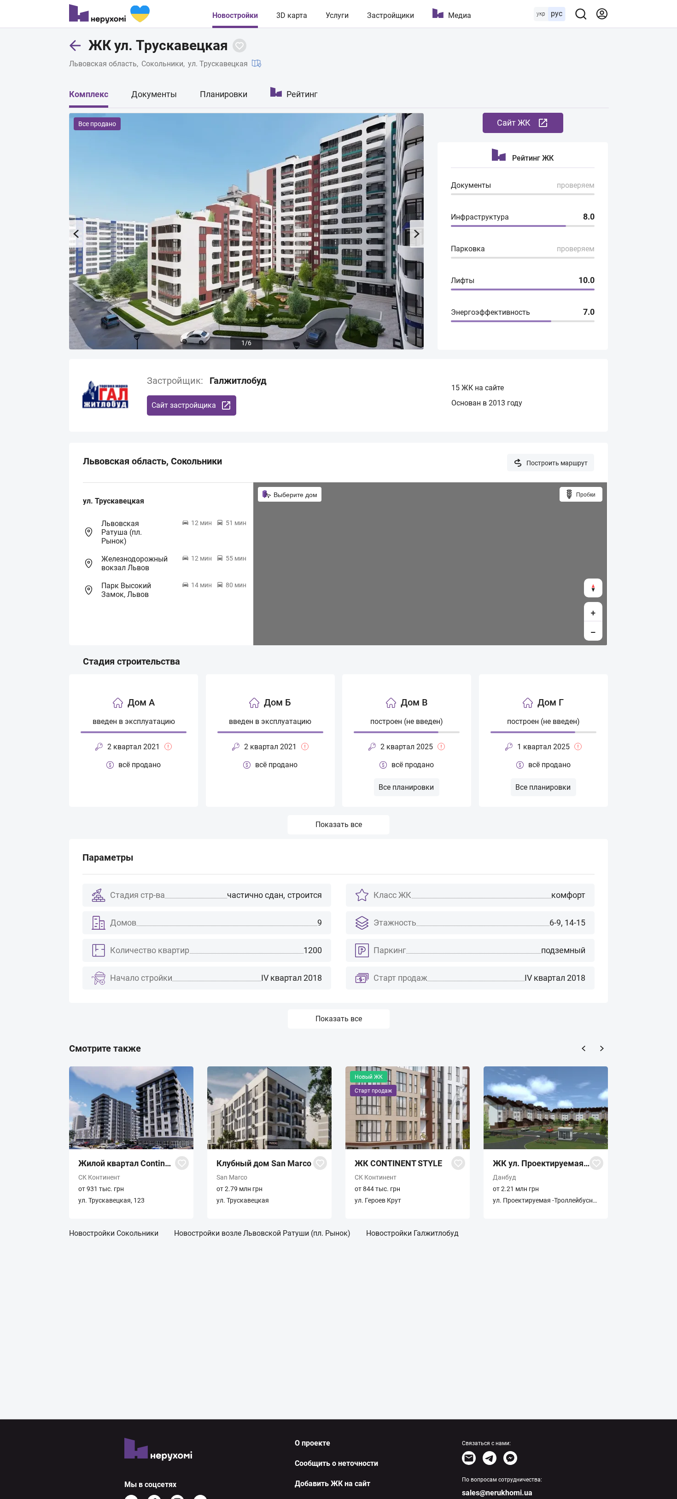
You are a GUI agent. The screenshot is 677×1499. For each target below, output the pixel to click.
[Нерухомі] (109, 13)
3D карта (291, 15)
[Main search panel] (581, 14)
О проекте (312, 1443)
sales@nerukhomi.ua (497, 1492)
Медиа (459, 15)
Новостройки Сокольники (113, 1233)
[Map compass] (593, 588)
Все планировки (406, 787)
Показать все (338, 824)
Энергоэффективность (490, 312)
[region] (430, 563)
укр (541, 14)
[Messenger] (510, 1458)
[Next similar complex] (602, 1048)
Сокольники (162, 63)
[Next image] (417, 234)
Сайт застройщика (184, 405)
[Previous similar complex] (583, 1048)
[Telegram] (489, 1458)
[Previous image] (76, 234)
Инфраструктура (480, 217)
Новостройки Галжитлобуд (412, 1233)
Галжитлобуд (238, 380)
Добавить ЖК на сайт (332, 1483)
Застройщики (390, 15)
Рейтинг (302, 94)
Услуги (337, 15)
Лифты (462, 280)
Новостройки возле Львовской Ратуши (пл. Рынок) (262, 1233)
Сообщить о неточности (336, 1463)
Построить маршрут (557, 463)
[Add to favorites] (239, 45)
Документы (154, 94)
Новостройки (235, 15)
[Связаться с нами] (469, 1458)
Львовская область (103, 63)
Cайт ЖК (514, 122)
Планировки (223, 94)
